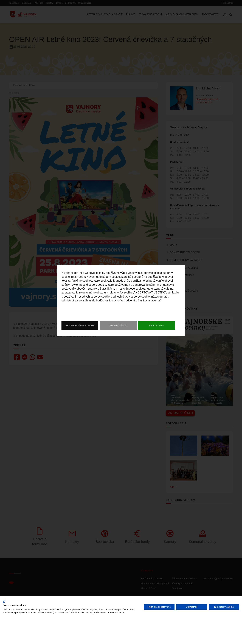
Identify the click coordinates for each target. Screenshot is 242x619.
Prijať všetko (156, 325)
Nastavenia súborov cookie (80, 325)
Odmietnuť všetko (118, 325)
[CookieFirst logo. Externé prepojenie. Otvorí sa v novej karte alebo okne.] (4, 601)
